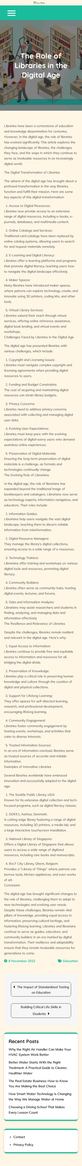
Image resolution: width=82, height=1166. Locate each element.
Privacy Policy (23, 1145)
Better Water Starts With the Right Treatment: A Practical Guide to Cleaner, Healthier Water (38, 1067)
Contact (19, 1137)
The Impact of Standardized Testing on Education (43, 990)
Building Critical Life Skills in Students (41, 1010)
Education (70, 961)
